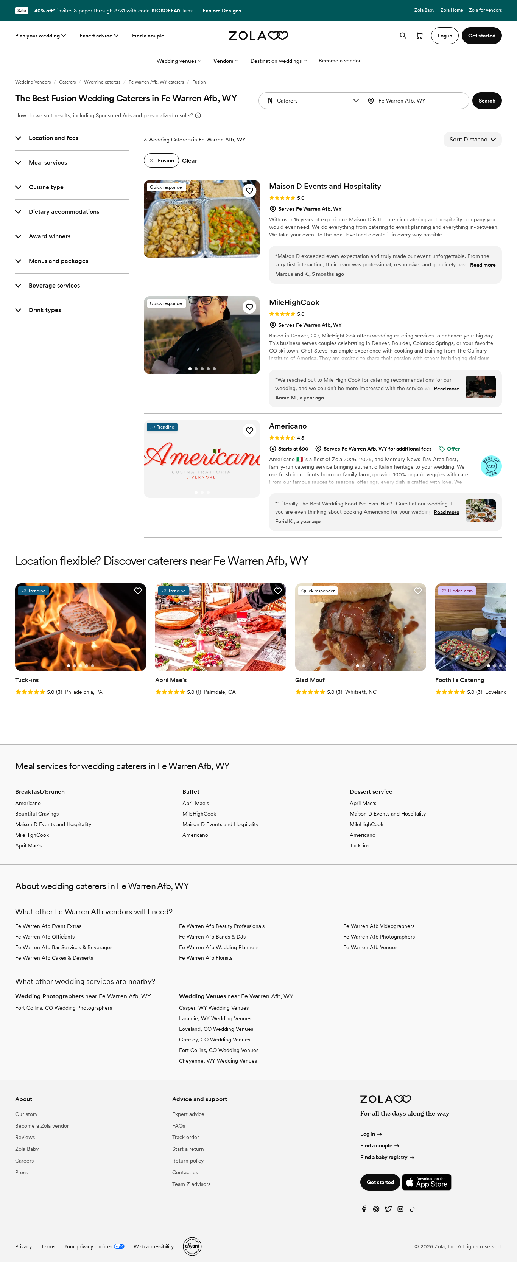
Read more (483, 265)
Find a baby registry (384, 1157)
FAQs (178, 1126)
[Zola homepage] (258, 35)
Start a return (188, 1149)
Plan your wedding (37, 36)
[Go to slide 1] (193, 252)
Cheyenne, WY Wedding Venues (218, 1061)
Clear (189, 160)
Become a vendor (340, 61)
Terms (187, 10)
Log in (367, 1134)
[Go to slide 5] (214, 369)
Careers (24, 1161)
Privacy (23, 1246)
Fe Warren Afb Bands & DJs (212, 937)
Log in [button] (445, 36)
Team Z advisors (191, 1184)
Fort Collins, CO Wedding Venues (218, 1050)
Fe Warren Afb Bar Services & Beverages (63, 947)
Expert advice (95, 36)
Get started (380, 1182)
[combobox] (417, 100)
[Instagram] (400, 1210)
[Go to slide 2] (199, 252)
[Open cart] (419, 35)
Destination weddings (276, 61)
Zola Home (452, 10)
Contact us (185, 1172)
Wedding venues (176, 61)
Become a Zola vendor (42, 1126)
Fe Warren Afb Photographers (379, 937)
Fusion (199, 82)
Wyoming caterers (102, 82)
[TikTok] (412, 1210)
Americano (28, 803)
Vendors (223, 61)
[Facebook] (364, 1210)
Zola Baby (424, 10)
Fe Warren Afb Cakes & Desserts (54, 958)
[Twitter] (388, 1210)
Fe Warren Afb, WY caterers (156, 82)
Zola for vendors (485, 10)
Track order (185, 1137)
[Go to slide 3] (205, 252)
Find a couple (148, 36)
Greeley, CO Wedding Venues (214, 1040)
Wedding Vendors (33, 82)
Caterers (67, 82)
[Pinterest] (376, 1210)
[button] (356, 100)
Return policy (188, 1161)
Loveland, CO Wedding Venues (216, 1029)
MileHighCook (32, 835)
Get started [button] (481, 36)
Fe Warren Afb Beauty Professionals (222, 926)
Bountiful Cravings (37, 814)
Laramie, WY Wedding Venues (215, 1018)
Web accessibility (154, 1246)
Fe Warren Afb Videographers (378, 926)
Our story (26, 1114)
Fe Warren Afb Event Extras (48, 926)
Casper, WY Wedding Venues (214, 1008)
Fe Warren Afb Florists (205, 958)
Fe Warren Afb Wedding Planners (218, 947)
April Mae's (28, 845)
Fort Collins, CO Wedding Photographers (63, 1008)
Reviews (25, 1137)
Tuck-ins (359, 845)
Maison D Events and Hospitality (53, 824)
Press (21, 1172)
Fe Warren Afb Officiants (45, 937)
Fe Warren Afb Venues (370, 947)
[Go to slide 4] (211, 252)
